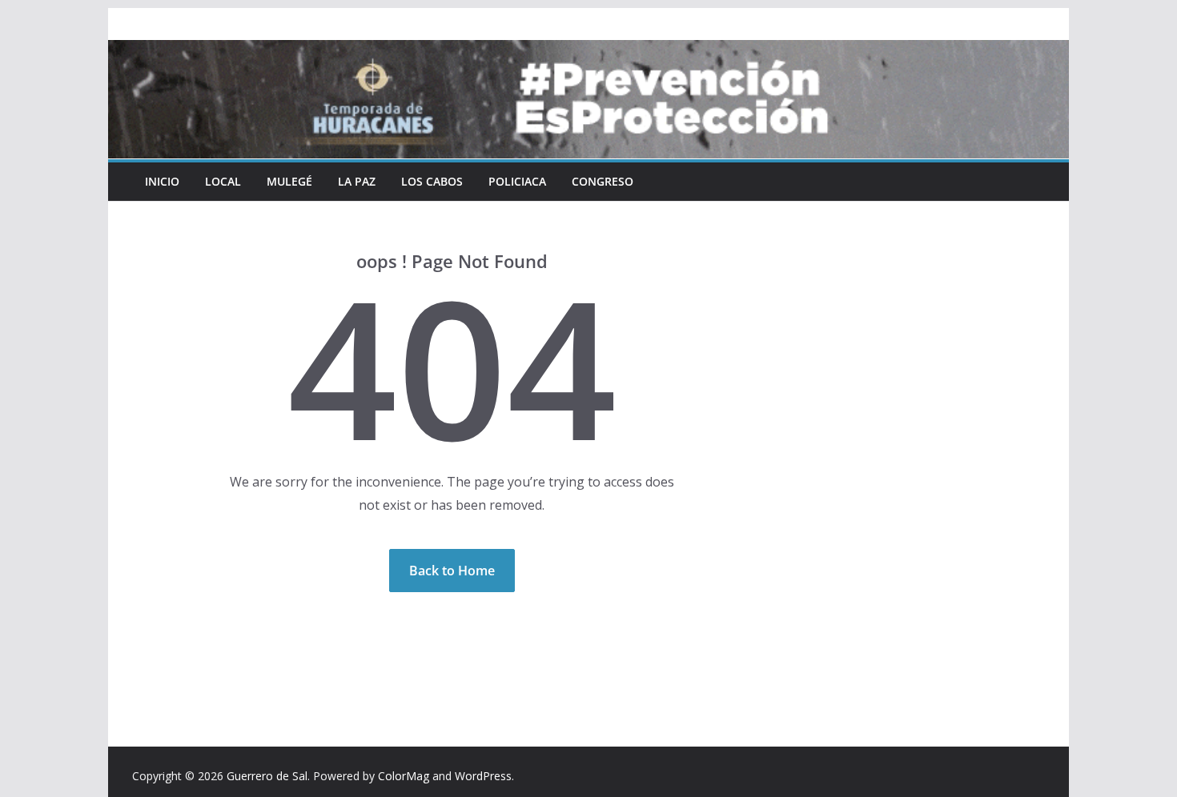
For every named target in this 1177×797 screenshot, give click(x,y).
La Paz (357, 181)
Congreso (602, 181)
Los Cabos (432, 181)
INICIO (162, 181)
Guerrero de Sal (267, 775)
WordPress (483, 775)
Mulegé (289, 181)
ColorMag (403, 775)
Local (223, 181)
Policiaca (517, 181)
